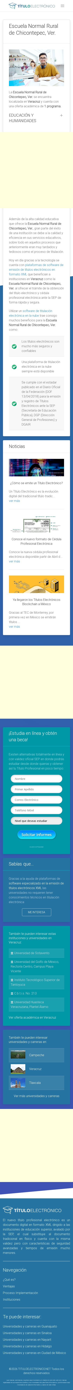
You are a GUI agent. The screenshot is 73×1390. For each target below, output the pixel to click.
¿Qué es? (9, 1280)
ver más (14, 501)
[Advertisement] (36, 170)
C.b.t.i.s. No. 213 (25, 993)
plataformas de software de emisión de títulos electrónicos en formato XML (36, 269)
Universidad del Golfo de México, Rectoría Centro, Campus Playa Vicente (35, 966)
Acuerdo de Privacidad (36, 847)
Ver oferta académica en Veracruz (32, 1017)
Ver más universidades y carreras (36, 1096)
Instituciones (11, 1299)
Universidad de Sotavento (31, 953)
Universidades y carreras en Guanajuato (30, 1326)
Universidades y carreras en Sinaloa (27, 1333)
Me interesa (36, 912)
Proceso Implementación (20, 1293)
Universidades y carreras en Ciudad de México (34, 1353)
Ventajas (9, 1286)
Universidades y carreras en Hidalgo (27, 1346)
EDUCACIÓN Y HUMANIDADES (22, 118)
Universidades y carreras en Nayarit (27, 1340)
